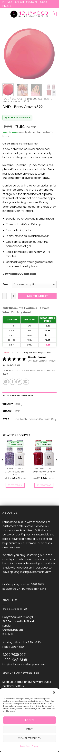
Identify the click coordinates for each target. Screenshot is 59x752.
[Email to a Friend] (26, 382)
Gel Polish (18, 99)
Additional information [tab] (17, 395)
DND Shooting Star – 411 (15, 473)
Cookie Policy (25, 746)
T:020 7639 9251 (14, 654)
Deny (29, 729)
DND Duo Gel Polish (38, 99)
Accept (29, 720)
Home (5, 99)
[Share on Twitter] (19, 382)
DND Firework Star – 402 (44, 473)
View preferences (29, 738)
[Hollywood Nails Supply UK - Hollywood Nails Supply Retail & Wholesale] (29, 14)
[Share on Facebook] (13, 382)
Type (5, 284)
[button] (54, 692)
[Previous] (8, 53)
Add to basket (37, 296)
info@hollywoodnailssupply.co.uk (23, 664)
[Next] (51, 53)
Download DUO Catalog (19, 274)
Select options (15, 485)
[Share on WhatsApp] (6, 382)
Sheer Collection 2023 (15, 101)
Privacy (35, 746)
